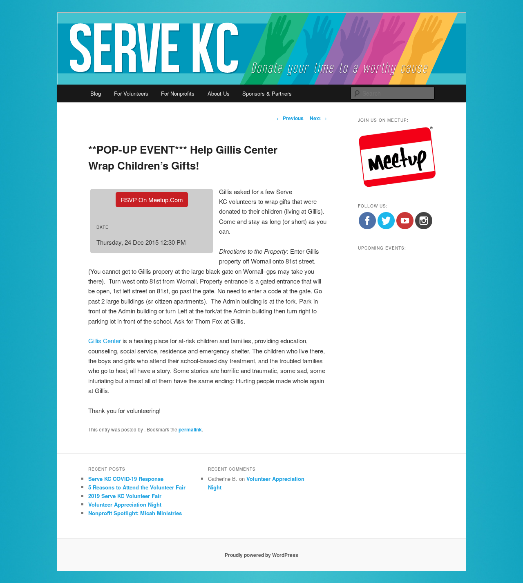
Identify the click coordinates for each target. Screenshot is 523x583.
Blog (95, 93)
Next (318, 118)
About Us (219, 93)
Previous (290, 118)
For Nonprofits (177, 93)
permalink (190, 429)
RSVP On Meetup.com (152, 199)
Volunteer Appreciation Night (124, 504)
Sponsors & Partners (267, 93)
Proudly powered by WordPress (261, 554)
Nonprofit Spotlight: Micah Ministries (135, 513)
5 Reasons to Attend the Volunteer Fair (137, 487)
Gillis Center (104, 340)
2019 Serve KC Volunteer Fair (124, 496)
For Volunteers (131, 93)
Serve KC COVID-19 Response (125, 478)
